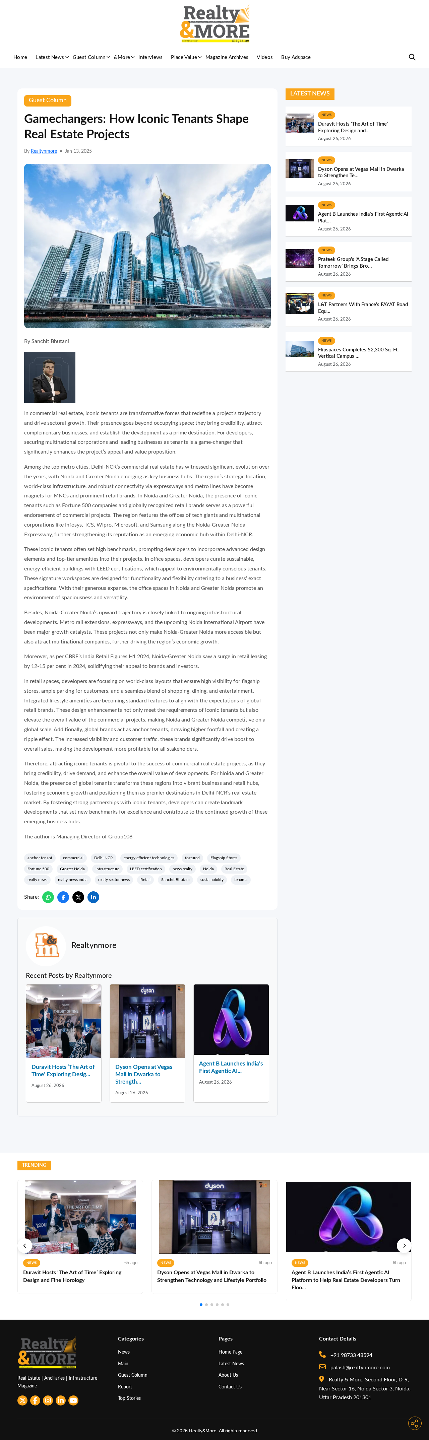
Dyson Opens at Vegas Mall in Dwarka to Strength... (143, 1074)
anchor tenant (39, 858)
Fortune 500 (38, 869)
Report (125, 1386)
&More (122, 57)
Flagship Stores (223, 858)
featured (192, 858)
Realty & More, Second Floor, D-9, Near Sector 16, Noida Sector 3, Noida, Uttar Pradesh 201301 (365, 1388)
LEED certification (146, 869)
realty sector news (114, 880)
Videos (265, 57)
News (124, 1352)
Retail (145, 880)
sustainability (212, 880)
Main (123, 1363)
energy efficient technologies (149, 858)
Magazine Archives (226, 57)
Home (20, 57)
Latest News (50, 57)
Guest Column (89, 57)
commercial (73, 858)
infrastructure (107, 869)
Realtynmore (44, 151)
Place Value (184, 57)
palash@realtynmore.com (359, 1367)
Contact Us (230, 1386)
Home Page (230, 1352)
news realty (182, 869)
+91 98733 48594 (350, 1355)
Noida (208, 869)
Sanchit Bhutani (175, 880)
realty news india (72, 880)
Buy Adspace (296, 57)
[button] (24, 1245)
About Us (228, 1375)
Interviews (150, 57)
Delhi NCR (103, 858)
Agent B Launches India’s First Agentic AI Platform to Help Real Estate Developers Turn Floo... (346, 1280)
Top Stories (129, 1398)
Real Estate (234, 869)
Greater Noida (72, 869)
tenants (240, 880)
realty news (37, 880)
